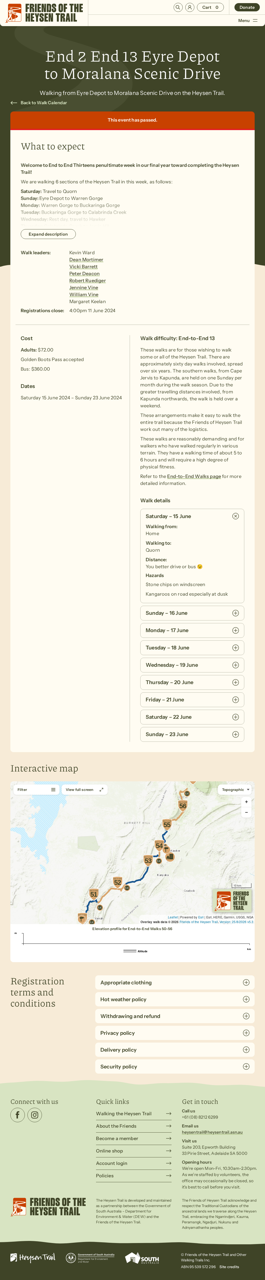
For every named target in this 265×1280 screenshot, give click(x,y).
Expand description (48, 234)
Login (189, 7)
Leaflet (173, 917)
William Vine (83, 294)
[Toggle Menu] (255, 20)
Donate (247, 7)
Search (178, 7)
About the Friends (116, 1126)
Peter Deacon (84, 273)
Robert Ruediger (87, 280)
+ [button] (246, 801)
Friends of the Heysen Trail (199, 921)
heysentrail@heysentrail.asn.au (212, 1132)
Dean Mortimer (86, 260)
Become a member (117, 1138)
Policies (104, 1176)
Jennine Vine (83, 287)
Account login (111, 1163)
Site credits (229, 1266)
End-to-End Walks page (194, 476)
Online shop (109, 1151)
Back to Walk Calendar (44, 102)
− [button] (246, 812)
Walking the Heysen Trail (124, 1114)
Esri (201, 917)
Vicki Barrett (83, 267)
